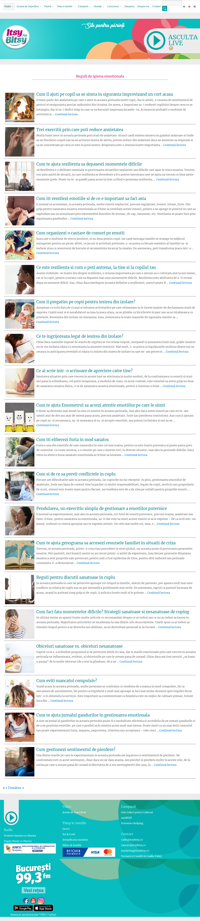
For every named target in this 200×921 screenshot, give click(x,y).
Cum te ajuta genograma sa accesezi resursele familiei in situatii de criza (106, 542)
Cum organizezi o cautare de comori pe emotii (80, 232)
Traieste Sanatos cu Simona (20, 835)
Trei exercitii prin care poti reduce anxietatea (79, 129)
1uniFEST (126, 817)
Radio (7, 6)
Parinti (47, 6)
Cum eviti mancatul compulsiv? (66, 680)
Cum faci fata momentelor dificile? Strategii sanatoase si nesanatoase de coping (112, 611)
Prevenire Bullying (132, 823)
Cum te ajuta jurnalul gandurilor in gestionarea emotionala (93, 715)
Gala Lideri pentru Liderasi (137, 812)
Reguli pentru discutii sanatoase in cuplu (75, 577)
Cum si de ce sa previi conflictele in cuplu (76, 474)
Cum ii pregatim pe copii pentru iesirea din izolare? (85, 301)
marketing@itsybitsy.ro (135, 850)
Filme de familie (71, 845)
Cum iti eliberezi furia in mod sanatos (72, 439)
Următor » (16, 788)
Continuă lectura (66, 114)
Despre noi (143, 6)
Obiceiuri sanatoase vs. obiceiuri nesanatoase (79, 646)
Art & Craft (68, 834)
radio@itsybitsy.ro (132, 839)
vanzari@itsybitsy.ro (133, 845)
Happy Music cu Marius (18, 841)
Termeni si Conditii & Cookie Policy (141, 856)
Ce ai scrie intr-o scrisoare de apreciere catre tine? (84, 370)
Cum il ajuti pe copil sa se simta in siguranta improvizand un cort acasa (104, 94)
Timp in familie (64, 6)
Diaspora (129, 6)
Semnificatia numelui (75, 839)
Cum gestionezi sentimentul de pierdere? (75, 749)
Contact (156, 6)
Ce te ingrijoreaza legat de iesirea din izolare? (79, 336)
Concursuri (113, 6)
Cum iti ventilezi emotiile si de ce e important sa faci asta (91, 198)
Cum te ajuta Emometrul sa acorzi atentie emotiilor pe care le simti (100, 405)
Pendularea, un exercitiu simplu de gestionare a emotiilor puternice (101, 508)
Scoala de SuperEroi (28, 6)
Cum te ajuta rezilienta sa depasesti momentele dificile (89, 164)
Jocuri (66, 828)
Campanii (83, 6)
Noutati (98, 6)
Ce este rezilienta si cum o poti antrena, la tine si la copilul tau (96, 267)
